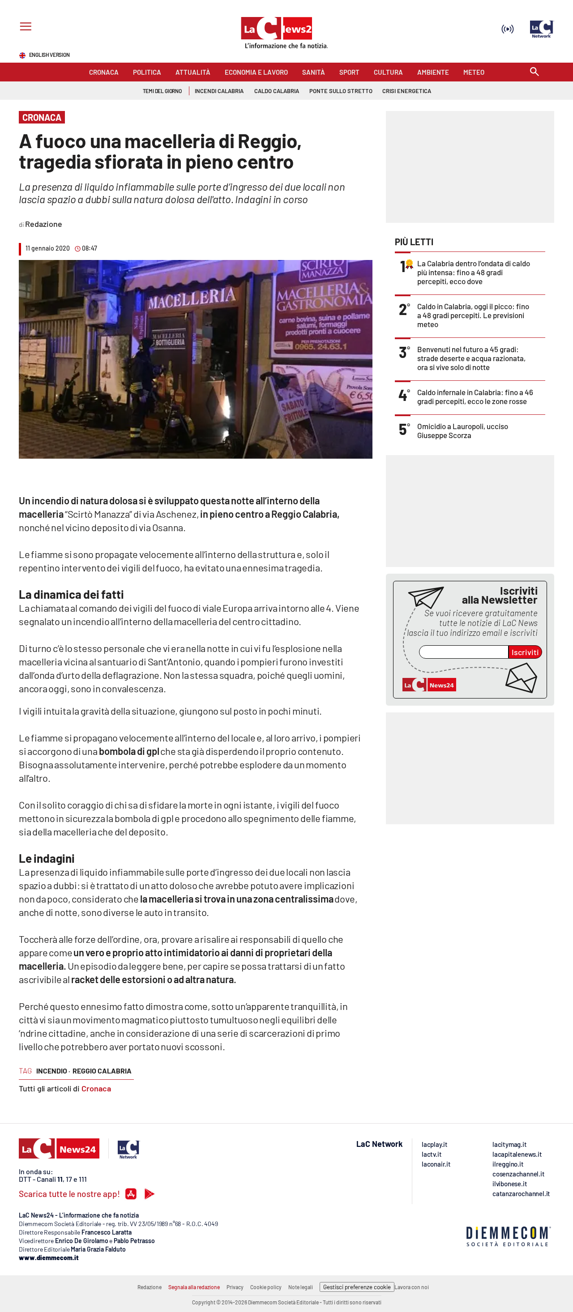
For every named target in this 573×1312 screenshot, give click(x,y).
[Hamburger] (24, 27)
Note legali (300, 1287)
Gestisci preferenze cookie (357, 1287)
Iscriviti (525, 652)
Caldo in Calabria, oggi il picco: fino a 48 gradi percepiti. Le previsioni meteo (473, 315)
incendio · (53, 1070)
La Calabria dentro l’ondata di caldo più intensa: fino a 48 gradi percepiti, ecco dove (473, 272)
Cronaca (96, 1088)
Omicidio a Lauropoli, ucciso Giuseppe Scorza (462, 430)
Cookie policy (266, 1287)
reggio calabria (102, 1070)
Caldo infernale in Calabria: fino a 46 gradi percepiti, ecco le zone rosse (475, 396)
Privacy (235, 1287)
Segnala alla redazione (194, 1287)
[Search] (534, 72)
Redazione (149, 1287)
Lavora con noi (411, 1287)
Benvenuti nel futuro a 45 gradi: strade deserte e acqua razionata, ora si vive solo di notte (471, 358)
